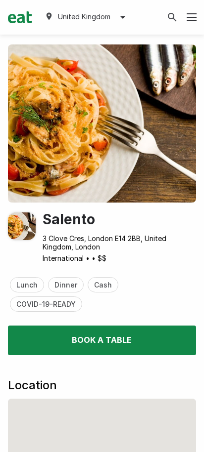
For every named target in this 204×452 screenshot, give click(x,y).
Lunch (27, 285)
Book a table (102, 340)
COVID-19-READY (46, 304)
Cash (103, 285)
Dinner (65, 285)
